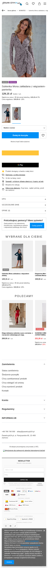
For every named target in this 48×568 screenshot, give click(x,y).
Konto (5, 400)
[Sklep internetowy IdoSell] (24, 451)
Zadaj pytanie (37, 226)
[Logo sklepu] (12, 3)
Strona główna (12, 10)
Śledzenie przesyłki (10, 375)
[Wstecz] (4, 11)
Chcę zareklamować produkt (14, 379)
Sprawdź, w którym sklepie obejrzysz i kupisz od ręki (24, 181)
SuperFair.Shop (11, 519)
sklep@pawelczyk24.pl (25, 432)
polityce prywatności (32, 541)
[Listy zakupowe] (33, 3)
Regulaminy (8, 409)
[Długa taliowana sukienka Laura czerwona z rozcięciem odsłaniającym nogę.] (17, 315)
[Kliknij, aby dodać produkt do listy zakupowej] (43, 135)
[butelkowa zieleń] (6, 114)
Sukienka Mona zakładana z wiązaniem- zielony (15, 275)
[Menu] (45, 3)
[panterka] (16, 114)
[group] (24, 48)
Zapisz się (24, 479)
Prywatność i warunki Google (30, 545)
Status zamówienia (10, 371)
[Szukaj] (27, 3)
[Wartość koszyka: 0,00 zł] (39, 3)
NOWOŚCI (22, 10)
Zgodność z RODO (27, 519)
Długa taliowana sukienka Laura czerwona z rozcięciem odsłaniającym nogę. (17, 334)
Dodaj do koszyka (20, 135)
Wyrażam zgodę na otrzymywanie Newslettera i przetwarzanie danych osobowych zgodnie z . (26, 484)
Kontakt (5, 391)
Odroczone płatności (13, 188)
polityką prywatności (40, 484)
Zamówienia (8, 364)
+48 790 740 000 (8, 432)
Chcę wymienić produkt (12, 387)
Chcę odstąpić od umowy (13, 383)
